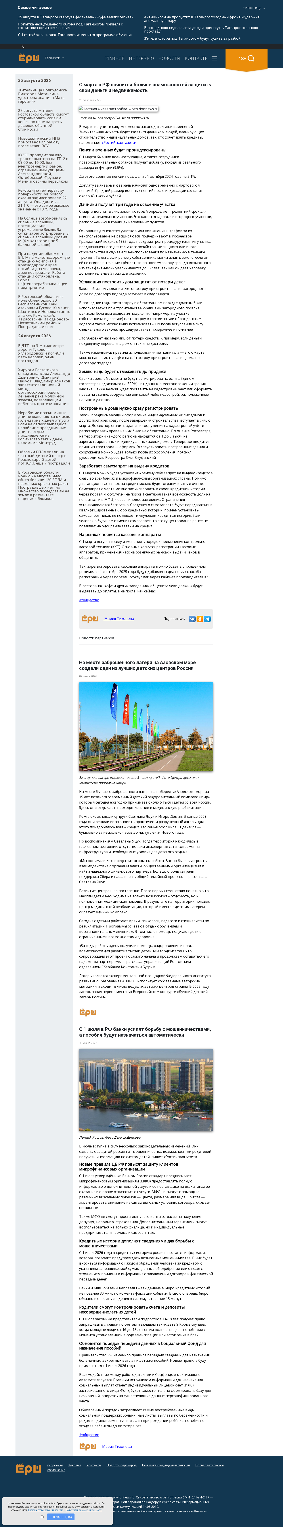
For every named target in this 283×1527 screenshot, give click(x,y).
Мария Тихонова (118, 618)
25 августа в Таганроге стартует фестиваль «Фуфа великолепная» (75, 17)
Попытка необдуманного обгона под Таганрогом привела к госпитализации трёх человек (70, 26)
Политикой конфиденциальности (84, 1510)
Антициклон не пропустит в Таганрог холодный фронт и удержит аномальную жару (202, 19)
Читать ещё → (254, 8)
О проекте (55, 1465)
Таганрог (52, 58)
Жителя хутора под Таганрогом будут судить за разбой (192, 38)
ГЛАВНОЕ (114, 58)
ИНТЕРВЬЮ (141, 58)
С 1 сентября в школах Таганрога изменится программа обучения (75, 34)
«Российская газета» (119, 142)
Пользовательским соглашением (45, 1510)
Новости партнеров (122, 1465)
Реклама (74, 1465)
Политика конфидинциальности (166, 1465)
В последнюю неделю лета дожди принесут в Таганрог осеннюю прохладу (201, 29)
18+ (242, 58)
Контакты (93, 1465)
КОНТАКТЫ (197, 58)
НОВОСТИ (169, 58)
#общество (89, 600)
